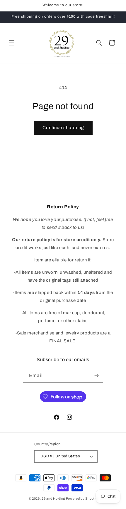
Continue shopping (63, 127)
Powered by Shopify (82, 498)
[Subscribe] (96, 376)
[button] (11, 42)
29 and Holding (53, 498)
